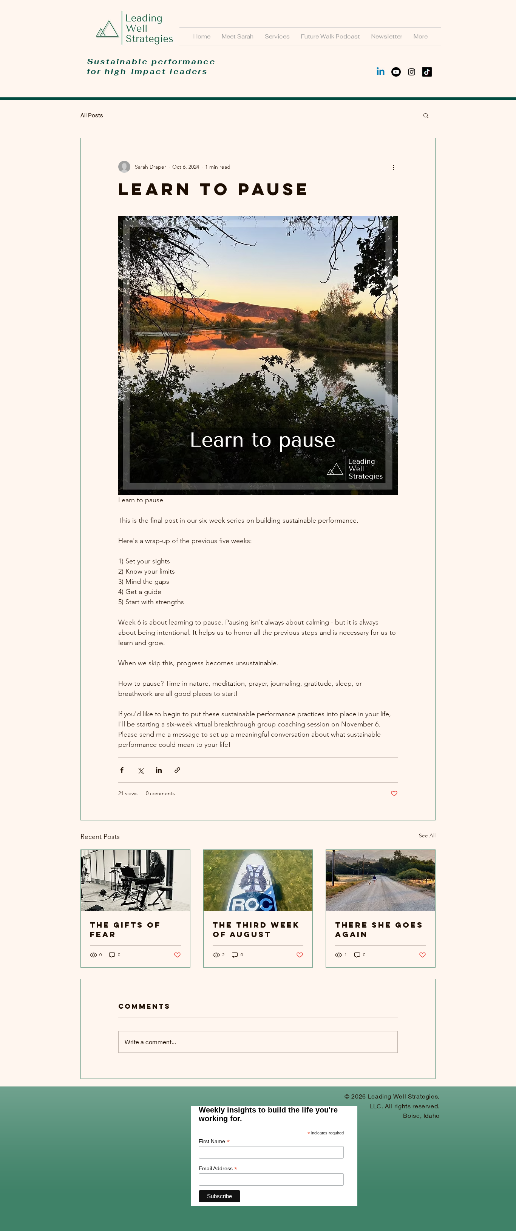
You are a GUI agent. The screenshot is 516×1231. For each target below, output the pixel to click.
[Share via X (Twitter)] (140, 770)
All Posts (91, 115)
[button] (425, 115)
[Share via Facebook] (121, 770)
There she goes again (379, 929)
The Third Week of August (256, 929)
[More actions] (393, 166)
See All (427, 835)
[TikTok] (427, 72)
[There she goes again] (380, 880)
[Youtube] (396, 72)
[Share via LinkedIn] (158, 770)
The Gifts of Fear (125, 929)
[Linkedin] (380, 72)
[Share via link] (177, 770)
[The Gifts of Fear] (135, 880)
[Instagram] (411, 72)
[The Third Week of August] (258, 880)
